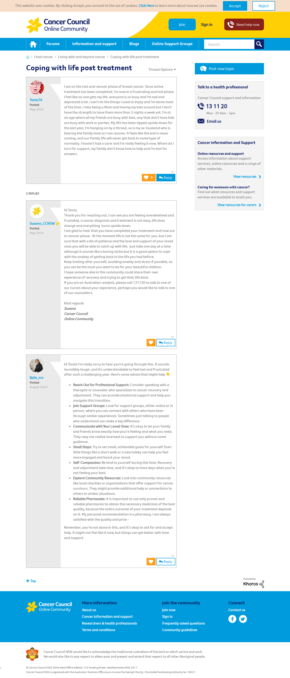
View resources (244, 176)
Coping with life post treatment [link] (134, 56)
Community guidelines (179, 629)
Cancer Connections (27, 57)
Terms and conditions (98, 629)
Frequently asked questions (183, 623)
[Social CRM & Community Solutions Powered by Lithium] (254, 582)
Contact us (236, 610)
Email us (214, 121)
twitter (243, 619)
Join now (168, 610)
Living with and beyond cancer (81, 56)
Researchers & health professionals (109, 623)
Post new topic (221, 68)
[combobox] (234, 44)
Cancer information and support (107, 616)
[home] (33, 44)
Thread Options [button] (160, 69)
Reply (168, 177)
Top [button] (33, 580)
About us (89, 610)
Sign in (207, 24)
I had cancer (43, 56)
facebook (232, 619)
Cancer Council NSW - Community (57, 25)
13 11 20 (216, 106)
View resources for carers (237, 204)
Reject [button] (264, 5)
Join (182, 24)
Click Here (146, 5)
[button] (235, 6)
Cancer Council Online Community (54, 606)
